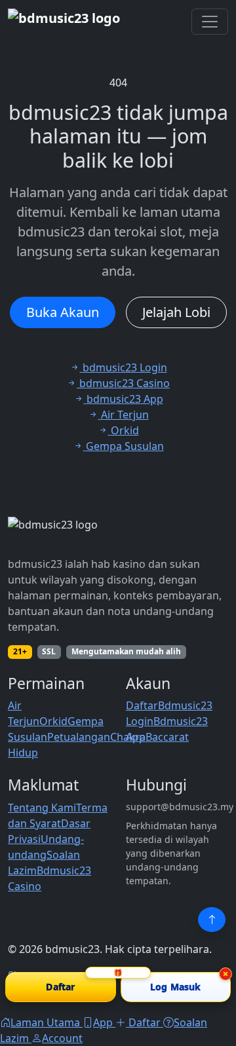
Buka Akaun (62, 312)
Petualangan (78, 737)
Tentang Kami (42, 807)
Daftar (142, 705)
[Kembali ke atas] (212, 919)
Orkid (53, 721)
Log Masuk (175, 987)
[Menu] (209, 22)
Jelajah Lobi (176, 312)
